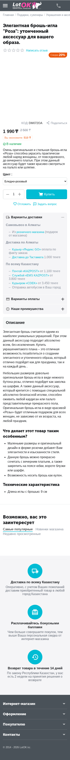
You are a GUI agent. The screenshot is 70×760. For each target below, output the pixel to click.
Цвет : (7, 174)
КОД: (24, 123)
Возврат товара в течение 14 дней (35, 668)
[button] (56, 123)
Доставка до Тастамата (27, 257)
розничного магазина (30, 232)
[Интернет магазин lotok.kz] (27, 5)
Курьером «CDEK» (24, 283)
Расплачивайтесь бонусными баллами (35, 625)
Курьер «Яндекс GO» (26, 249)
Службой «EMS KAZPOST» (30, 275)
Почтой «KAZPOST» (25, 271)
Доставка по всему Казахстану (35, 582)
